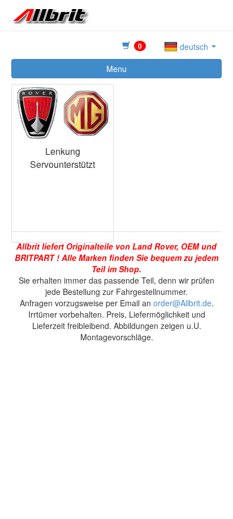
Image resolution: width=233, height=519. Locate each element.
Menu (116, 68)
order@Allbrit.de (182, 303)
